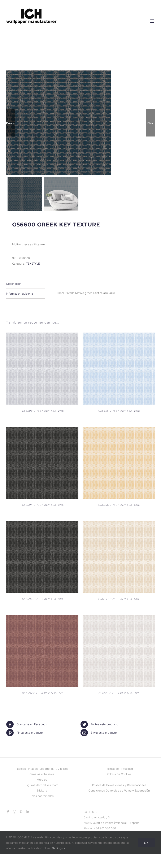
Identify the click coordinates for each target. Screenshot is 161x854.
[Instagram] (14, 811)
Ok (146, 843)
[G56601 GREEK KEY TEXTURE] (119, 617)
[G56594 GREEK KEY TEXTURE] (42, 429)
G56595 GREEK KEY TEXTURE (119, 410)
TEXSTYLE (33, 263)
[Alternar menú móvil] (152, 21)
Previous (10, 123)
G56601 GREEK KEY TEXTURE (119, 693)
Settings (58, 848)
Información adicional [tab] (20, 293)
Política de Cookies (119, 774)
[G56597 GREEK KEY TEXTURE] (42, 617)
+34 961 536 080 (105, 828)
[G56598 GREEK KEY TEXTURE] (42, 335)
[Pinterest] (21, 811)
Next (151, 123)
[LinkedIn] (27, 811)
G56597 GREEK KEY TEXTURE (43, 693)
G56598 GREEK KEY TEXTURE (43, 410)
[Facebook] (8, 811)
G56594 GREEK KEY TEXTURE (43, 504)
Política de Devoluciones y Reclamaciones (119, 785)
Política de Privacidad (119, 768)
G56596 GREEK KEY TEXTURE (119, 504)
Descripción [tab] (14, 283)
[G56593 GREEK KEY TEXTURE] (119, 523)
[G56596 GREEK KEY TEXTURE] (119, 429)
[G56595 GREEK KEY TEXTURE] (119, 335)
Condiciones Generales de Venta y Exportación (119, 790)
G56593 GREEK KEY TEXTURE (119, 599)
